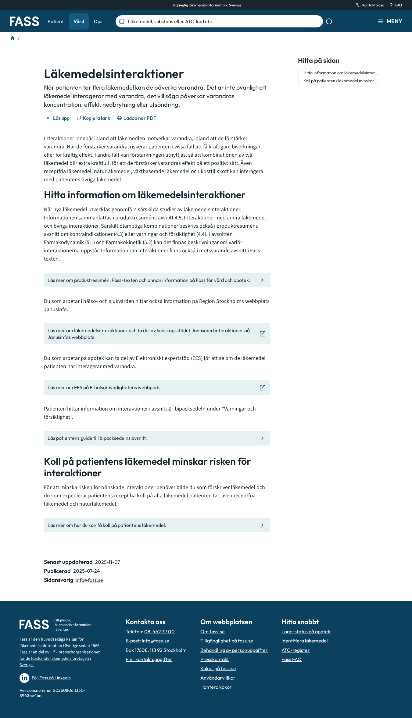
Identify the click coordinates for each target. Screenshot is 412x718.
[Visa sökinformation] (329, 21)
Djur (98, 21)
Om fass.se (212, 631)
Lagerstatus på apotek (305, 631)
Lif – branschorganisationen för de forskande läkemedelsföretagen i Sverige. (60, 658)
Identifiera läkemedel (304, 641)
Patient (56, 21)
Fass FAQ (291, 659)
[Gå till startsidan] (24, 21)
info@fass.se (89, 580)
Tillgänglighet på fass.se (226, 641)
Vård (78, 21)
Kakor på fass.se (218, 668)
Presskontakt (214, 659)
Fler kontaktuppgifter (149, 659)
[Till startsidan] (12, 38)
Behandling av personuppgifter (234, 650)
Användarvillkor (217, 678)
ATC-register (295, 650)
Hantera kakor (216, 687)
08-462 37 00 (159, 631)
